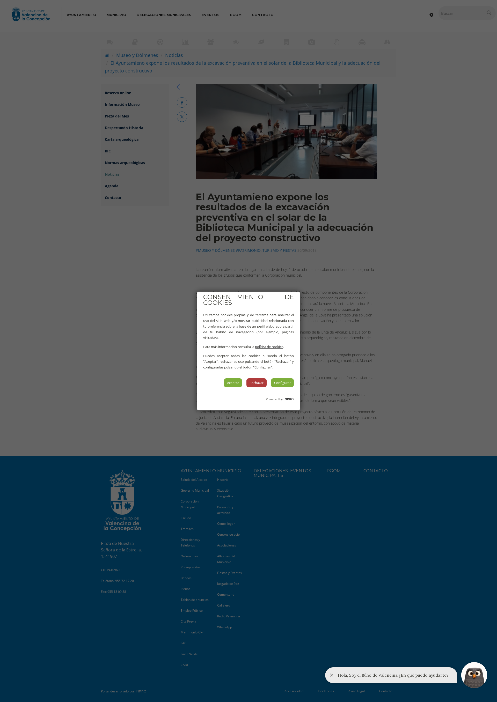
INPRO (288, 399)
